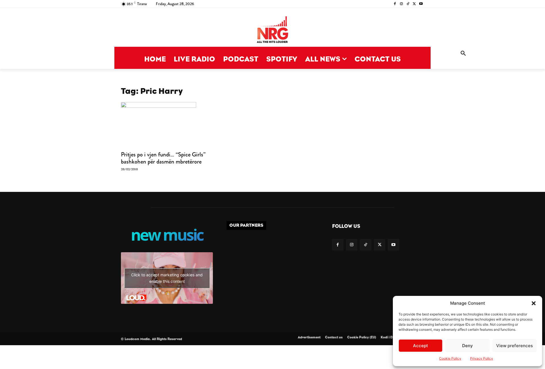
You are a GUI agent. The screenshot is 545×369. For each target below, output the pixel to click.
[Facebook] (395, 4)
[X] (414, 4)
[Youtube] (421, 4)
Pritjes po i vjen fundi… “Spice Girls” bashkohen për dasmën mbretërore (163, 158)
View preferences (514, 345)
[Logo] (272, 30)
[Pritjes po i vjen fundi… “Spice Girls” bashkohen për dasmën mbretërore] (167, 124)
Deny (467, 345)
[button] (533, 303)
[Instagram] (401, 4)
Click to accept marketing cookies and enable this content (167, 278)
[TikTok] (408, 4)
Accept (420, 345)
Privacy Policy (481, 358)
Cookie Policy (450, 358)
